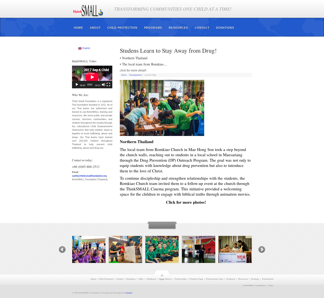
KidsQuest (151, 279)
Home (78, 27)
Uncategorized (135, 75)
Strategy (255, 279)
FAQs (141, 279)
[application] (92, 77)
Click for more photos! (186, 202)
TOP (162, 279)
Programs (153, 27)
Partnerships (181, 279)
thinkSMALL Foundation (254, 286)
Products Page (196, 279)
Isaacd (129, 293)
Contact (202, 27)
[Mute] (103, 84)
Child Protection (122, 27)
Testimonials (268, 279)
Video (271, 286)
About (95, 27)
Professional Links (214, 279)
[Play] (77, 84)
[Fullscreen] (108, 84)
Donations (225, 27)
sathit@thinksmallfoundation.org (89, 176)
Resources (178, 27)
